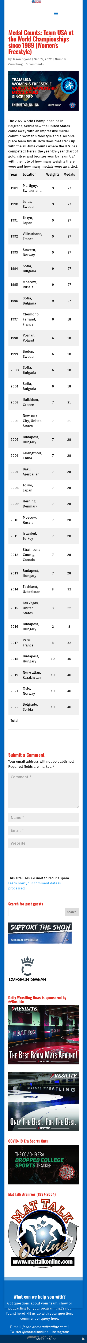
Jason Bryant (22, 59)
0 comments (35, 64)
